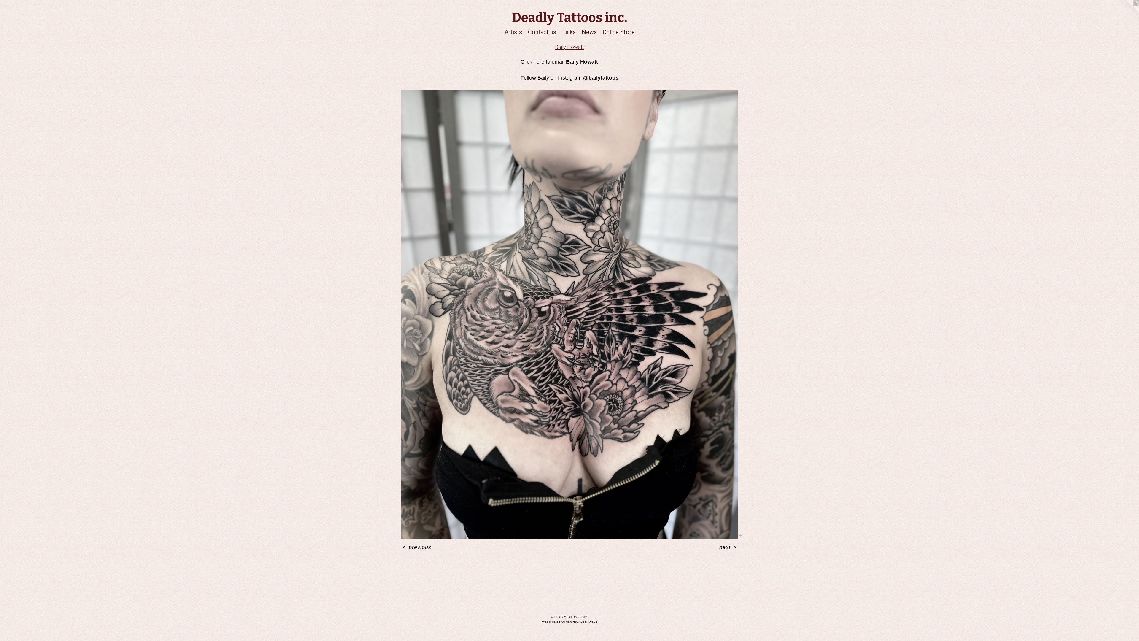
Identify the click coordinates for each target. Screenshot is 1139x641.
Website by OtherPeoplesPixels (569, 621)
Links (569, 32)
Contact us (542, 32)
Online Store (619, 32)
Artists (513, 32)
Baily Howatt (569, 47)
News (589, 32)
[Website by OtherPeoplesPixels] (1127, 12)
